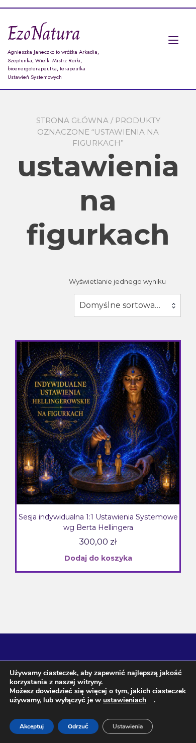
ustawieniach (124, 700)
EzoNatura (44, 33)
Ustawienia (128, 726)
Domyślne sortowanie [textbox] (123, 305)
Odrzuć (78, 726)
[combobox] (127, 305)
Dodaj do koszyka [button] (98, 558)
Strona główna (72, 120)
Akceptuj (32, 726)
